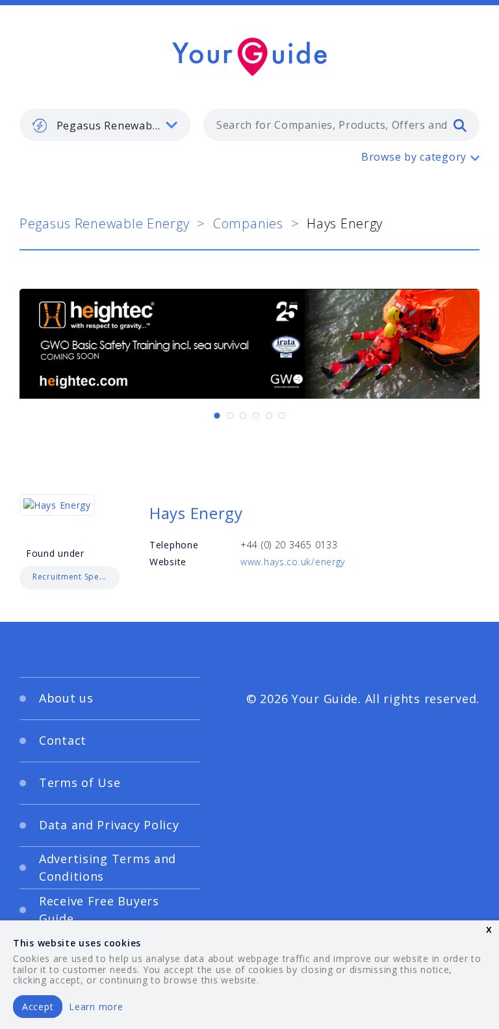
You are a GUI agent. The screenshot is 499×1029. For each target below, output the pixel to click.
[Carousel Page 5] (269, 415)
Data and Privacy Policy (109, 825)
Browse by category (414, 157)
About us (66, 698)
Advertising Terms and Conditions (107, 867)
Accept (37, 1006)
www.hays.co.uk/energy (292, 561)
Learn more (96, 1006)
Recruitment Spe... (69, 576)
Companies (248, 223)
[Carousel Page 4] (256, 415)
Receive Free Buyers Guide (99, 909)
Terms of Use (80, 782)
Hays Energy (196, 513)
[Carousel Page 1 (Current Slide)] (217, 415)
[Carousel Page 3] (243, 415)
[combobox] (341, 125)
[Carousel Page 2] (230, 415)
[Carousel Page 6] (282, 415)
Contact (62, 740)
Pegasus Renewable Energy (104, 223)
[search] (460, 125)
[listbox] (104, 125)
